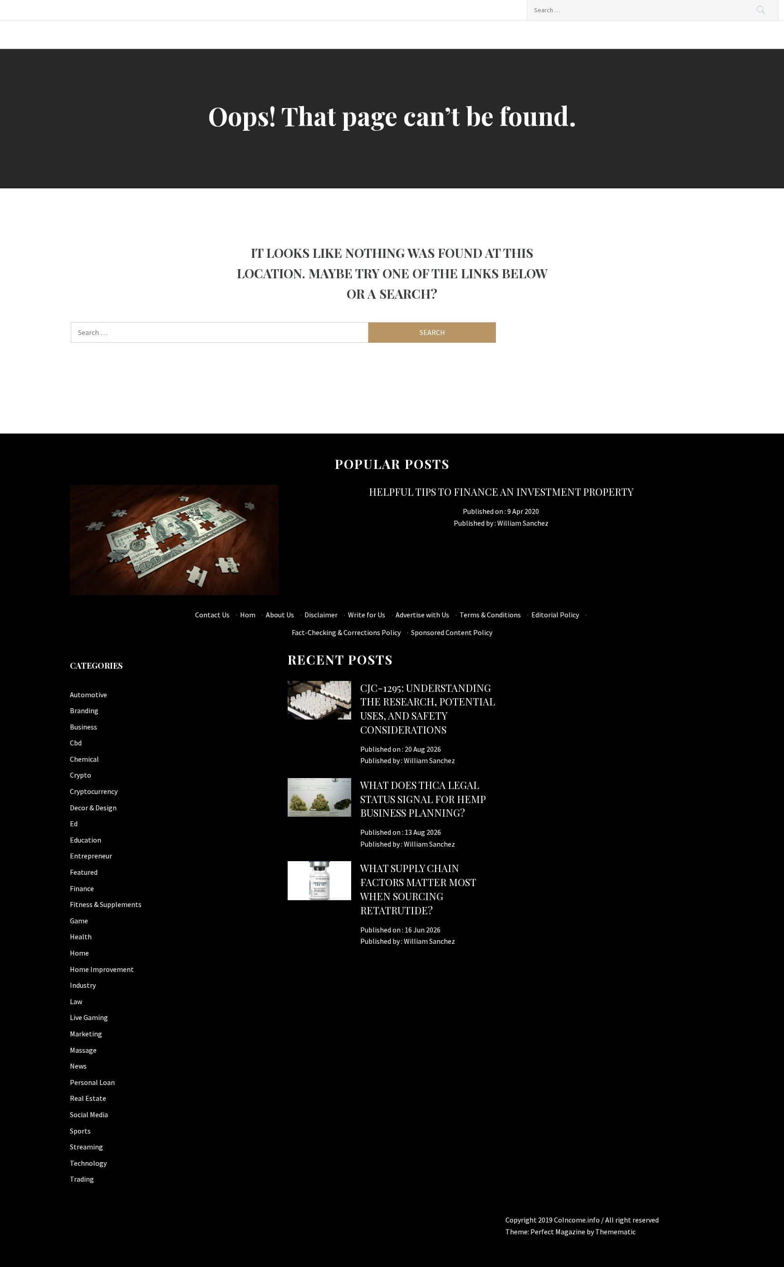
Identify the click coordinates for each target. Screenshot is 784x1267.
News (78, 1065)
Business (83, 726)
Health (81, 936)
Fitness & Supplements (106, 904)
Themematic (615, 1231)
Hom (247, 614)
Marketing (86, 1033)
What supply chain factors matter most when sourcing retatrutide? (418, 889)
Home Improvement (102, 969)
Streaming (86, 1146)
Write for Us (366, 614)
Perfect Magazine (558, 1231)
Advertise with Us (422, 614)
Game (79, 920)
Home (79, 952)
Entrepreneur (91, 855)
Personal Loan (92, 1082)
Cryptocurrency (94, 791)
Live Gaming (89, 1017)
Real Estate (88, 1098)
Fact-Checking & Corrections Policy (346, 632)
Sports (80, 1130)
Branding (84, 710)
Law (76, 1001)
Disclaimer (321, 614)
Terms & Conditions (490, 614)
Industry (83, 985)
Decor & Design (93, 807)
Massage (83, 1050)
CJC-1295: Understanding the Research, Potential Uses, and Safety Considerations (427, 708)
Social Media (89, 1114)
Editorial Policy (555, 614)
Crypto (80, 774)
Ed (74, 823)
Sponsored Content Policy (451, 632)
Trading (82, 1178)
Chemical (84, 759)
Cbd (76, 742)
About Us (280, 614)
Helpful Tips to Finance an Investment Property (501, 491)
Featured (84, 872)
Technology (88, 1163)
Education (85, 839)
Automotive (88, 694)
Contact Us (212, 614)
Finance (82, 888)
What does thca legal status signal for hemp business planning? (422, 799)
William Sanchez (523, 523)
